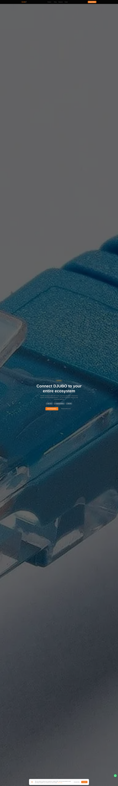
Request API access (66, 408)
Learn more (60, 782)
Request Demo (92, 1)
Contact (66, 1)
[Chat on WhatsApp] (115, 775)
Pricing (55, 1)
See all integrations (51, 408)
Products (49, 1)
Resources (61, 1)
